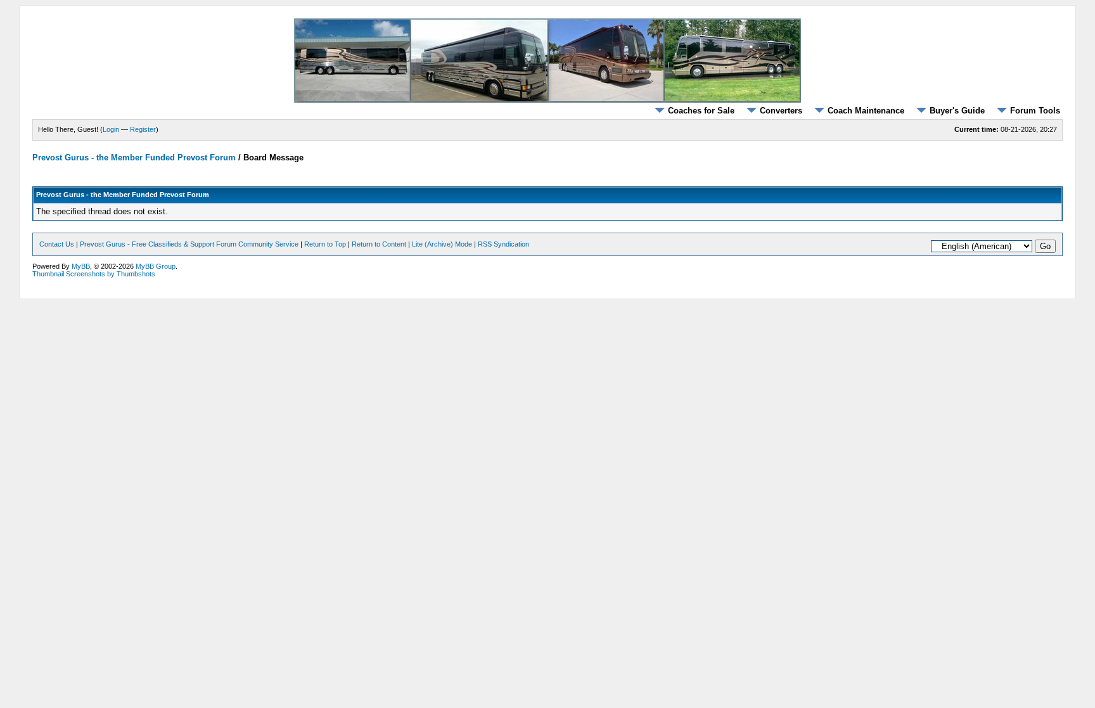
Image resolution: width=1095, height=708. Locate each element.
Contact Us (56, 244)
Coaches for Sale (701, 110)
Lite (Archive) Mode (442, 244)
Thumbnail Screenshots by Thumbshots (93, 274)
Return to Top (325, 244)
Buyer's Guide (957, 110)
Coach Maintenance (866, 110)
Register (143, 129)
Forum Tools (1035, 110)
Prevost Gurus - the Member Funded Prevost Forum (134, 157)
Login (111, 129)
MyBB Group (156, 266)
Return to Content (379, 244)
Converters (781, 110)
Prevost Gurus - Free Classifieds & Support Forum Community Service (189, 244)
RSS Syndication (503, 244)
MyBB (81, 266)
